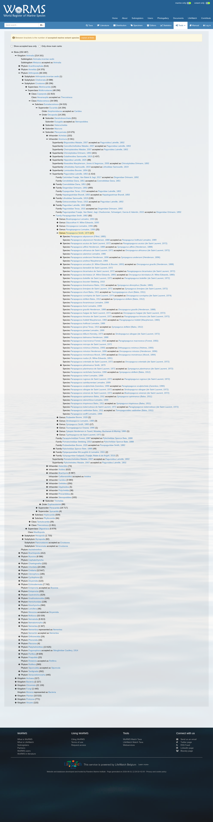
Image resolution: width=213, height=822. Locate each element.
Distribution (120, 25)
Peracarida (54, 508)
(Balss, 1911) (128, 292)
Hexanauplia (43, 97)
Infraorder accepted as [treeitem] (70, 476)
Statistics (167, 25)
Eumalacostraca (51, 104)
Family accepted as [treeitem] (97, 177)
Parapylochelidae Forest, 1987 (76, 438)
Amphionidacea (55, 111)
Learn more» (143, 764)
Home (115, 18)
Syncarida (54, 511)
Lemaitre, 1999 (90, 302)
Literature (104, 25)
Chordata (32, 567)
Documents (178, 18)
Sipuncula (55, 668)
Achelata (63, 135)
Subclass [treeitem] (51, 104)
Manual (195, 25)
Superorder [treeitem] (52, 108)
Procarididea (64, 494)
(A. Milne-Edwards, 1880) (93, 275)
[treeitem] (74, 215)
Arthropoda (33, 73)
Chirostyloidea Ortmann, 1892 (77, 153)
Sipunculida (33, 668)
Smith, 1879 (77, 233)
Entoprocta (33, 591)
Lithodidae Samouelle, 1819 (116, 167)
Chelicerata (40, 80)
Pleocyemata (60, 132)
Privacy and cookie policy (156, 772)
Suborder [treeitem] (61, 118)
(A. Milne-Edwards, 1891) (92, 358)
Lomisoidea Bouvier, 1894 (76, 170)
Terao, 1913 (85, 327)
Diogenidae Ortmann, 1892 (126, 177)
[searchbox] (20, 25)
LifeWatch (192, 18)
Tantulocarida (43, 522)
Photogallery (163, 18)
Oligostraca (44, 528)
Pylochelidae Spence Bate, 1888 (118, 438)
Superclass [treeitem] (42, 87)
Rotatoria (32, 661)
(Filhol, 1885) (88, 236)
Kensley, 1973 (87, 334)
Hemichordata (34, 602)
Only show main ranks (52, 46)
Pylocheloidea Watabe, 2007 (77, 462)
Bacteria (30, 682)
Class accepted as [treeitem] (51, 97)
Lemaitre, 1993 (80, 219)
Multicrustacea (45, 90)
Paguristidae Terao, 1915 (73, 208)
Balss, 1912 (86, 299)
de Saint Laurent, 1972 (91, 243)
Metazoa (37, 62)
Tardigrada (33, 671)
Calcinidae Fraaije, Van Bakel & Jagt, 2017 (81, 177)
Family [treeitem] (73, 184)
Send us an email (188, 739)
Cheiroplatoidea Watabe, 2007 (78, 149)
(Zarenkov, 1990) (143, 386)
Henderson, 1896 (90, 257)
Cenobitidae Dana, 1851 (73, 181)
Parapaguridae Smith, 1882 (75, 215)
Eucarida (53, 108)
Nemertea (33, 626)
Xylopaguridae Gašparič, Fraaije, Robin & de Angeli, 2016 (88, 455)
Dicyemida (33, 581)
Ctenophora (33, 574)
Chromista (31, 685)
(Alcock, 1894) (137, 355)
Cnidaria (32, 570)
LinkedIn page (187, 748)
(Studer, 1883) (135, 285)
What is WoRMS (24, 739)
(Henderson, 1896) (140, 257)
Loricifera (32, 608)
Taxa (90, 25)
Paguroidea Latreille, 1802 (112, 142)
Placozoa (32, 643)
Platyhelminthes (35, 647)
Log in (208, 25)
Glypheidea (64, 487)
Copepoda (42, 94)
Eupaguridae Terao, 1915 (74, 191)
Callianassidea (65, 476)
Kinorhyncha (34, 605)
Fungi (28, 688)
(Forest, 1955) (138, 341)
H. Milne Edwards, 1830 (82, 222)
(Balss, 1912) (129, 299)
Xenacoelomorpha (36, 675)
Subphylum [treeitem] (43, 76)
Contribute (206, 18)
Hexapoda (40, 535)
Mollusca (32, 615)
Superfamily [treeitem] (74, 153)
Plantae (29, 695)
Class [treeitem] (43, 94)
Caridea (78, 111)
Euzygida (58, 121)
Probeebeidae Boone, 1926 (75, 445)
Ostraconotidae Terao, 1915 (75, 201)
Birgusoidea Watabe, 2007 (76, 142)
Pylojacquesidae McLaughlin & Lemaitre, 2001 (83, 452)
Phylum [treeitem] (35, 66)
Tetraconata (40, 546)
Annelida (32, 69)
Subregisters (137, 18)
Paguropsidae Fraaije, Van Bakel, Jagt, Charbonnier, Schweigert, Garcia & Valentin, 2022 (103, 212)
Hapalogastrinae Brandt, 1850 (116, 195)
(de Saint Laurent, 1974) (149, 295)
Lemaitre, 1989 (139, 240)
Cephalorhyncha (35, 560)
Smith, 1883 (77, 424)
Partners (21, 748)
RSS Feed (185, 745)
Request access (78, 745)
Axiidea (62, 469)
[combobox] (21, 25)
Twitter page (186, 742)
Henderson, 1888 (90, 240)
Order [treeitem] (54, 114)
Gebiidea (63, 483)
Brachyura (63, 473)
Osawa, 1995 (80, 428)
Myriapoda (40, 539)
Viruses (29, 702)
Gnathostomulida (36, 598)
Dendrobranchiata (62, 118)
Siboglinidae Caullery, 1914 (65, 650)
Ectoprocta (33, 588)
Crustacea (40, 83)
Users (150, 18)
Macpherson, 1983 (89, 320)
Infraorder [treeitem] (60, 135)
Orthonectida (34, 636)
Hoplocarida (49, 515)
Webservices (129, 745)
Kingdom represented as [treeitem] (37, 692)
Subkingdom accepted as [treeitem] (41, 62)
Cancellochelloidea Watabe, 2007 (79, 146)
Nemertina (33, 629)
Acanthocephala (35, 66)
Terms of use (77, 742)
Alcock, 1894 (88, 355)
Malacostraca (43, 101)
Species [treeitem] (84, 236)
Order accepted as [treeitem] (62, 111)
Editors (152, 25)
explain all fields (87, 38)
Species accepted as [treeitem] (109, 240)
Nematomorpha (35, 622)
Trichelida (58, 501)
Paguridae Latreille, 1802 (109, 191)
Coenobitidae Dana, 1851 (109, 181)
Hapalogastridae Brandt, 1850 (76, 195)
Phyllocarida (49, 518)
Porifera (32, 654)
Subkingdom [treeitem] (37, 59)
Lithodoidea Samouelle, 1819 (77, 167)
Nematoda (33, 619)
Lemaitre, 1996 (79, 226)
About (124, 18)
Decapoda (52, 114)
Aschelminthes (35, 549)
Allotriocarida (45, 87)
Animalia (30, 55)
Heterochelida (60, 125)
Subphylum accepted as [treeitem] (47, 542)
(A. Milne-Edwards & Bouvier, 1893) (97, 264)
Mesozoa (32, 612)
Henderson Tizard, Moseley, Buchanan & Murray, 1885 (96, 431)
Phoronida (33, 640)
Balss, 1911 (88, 285)
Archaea (30, 678)
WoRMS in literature (26, 754)
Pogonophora (34, 650)
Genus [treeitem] (78, 219)
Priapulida (33, 657)
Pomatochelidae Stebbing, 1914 (77, 441)
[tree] (106, 377)
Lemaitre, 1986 (88, 254)
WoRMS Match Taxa (132, 739)
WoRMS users (24, 751)
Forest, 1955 (88, 341)
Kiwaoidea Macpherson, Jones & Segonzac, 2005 (86, 163)
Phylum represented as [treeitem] (41, 629)
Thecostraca (66, 97)
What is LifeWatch (25, 742)
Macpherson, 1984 (89, 261)
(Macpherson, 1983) (139, 320)
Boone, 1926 (77, 417)
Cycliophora (33, 577)
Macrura (58, 128)
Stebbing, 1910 (88, 281)
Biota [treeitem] (21, 52)
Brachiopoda (34, 553)
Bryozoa (32, 556)
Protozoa (30, 699)
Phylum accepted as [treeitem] (39, 588)
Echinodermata (35, 584)
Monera (29, 692)
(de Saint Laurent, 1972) (145, 243)
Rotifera (52, 661)
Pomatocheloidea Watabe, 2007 (78, 459)
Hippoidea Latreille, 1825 (75, 160)
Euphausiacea (54, 504)
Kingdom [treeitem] (31, 55)
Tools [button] (181, 25)
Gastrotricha (34, 595)
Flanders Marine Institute (96, 772)
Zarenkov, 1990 (89, 372)
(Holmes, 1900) (88, 348)
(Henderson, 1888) (135, 247)
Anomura (63, 139)
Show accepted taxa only (25, 46)
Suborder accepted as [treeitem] (66, 121)
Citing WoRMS (78, 739)
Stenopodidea (81, 121)
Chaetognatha (34, 563)
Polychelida (64, 490)
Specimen (138, 25)
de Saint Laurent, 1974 (92, 295)
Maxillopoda (39, 532)
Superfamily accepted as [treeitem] (88, 142)
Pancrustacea (41, 542)
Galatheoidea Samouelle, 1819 (78, 156)
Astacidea (63, 466)
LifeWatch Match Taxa (133, 742)
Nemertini (32, 633)
